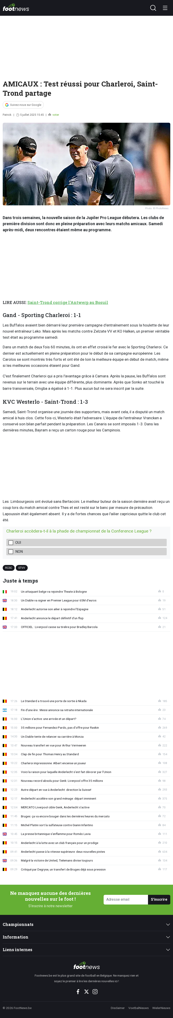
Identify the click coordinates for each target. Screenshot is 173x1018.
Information (15, 937)
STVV (21, 567)
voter (55, 114)
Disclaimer (118, 1008)
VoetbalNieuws (138, 1008)
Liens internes (17, 949)
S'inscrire (159, 899)
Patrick (7, 114)
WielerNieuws (161, 1008)
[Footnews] (86, 965)
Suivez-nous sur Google (25, 105)
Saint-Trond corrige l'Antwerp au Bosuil (67, 302)
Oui (18, 542)
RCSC (8, 567)
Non (19, 551)
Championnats (18, 924)
